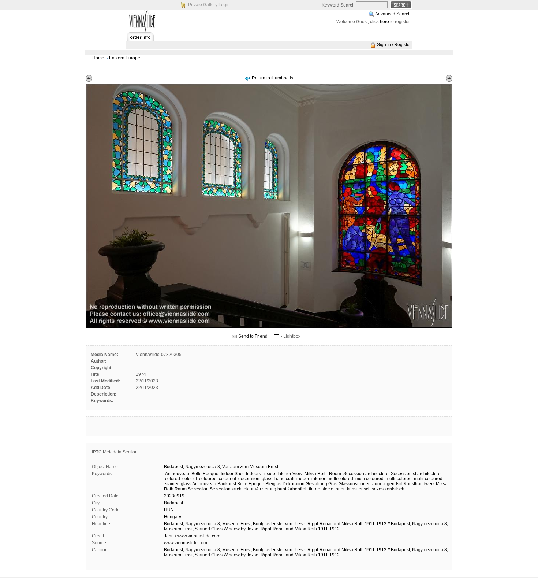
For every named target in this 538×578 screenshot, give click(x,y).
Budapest (173, 502)
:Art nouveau (176, 473)
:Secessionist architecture (415, 473)
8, (219, 466)
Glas (332, 483)
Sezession (198, 489)
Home (98, 57)
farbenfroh (297, 489)
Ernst (273, 466)
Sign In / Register (394, 44)
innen (340, 489)
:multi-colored (398, 478)
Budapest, (174, 466)
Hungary (172, 516)
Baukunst (226, 483)
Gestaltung (316, 483)
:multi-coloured (427, 478)
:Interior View (289, 473)
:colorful (189, 478)
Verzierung (265, 489)
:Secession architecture (365, 473)
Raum (181, 489)
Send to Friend (253, 336)
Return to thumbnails (272, 78)
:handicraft (283, 478)
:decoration (248, 478)
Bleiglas (273, 483)
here (384, 21)
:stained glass (177, 483)
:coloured (207, 478)
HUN (169, 509)
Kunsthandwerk (419, 483)
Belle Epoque (250, 483)
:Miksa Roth (315, 473)
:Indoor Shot (232, 473)
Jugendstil (392, 483)
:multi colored (339, 478)
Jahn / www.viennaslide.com (192, 535)
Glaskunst (348, 483)
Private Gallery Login (209, 4)
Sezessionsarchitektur (232, 489)
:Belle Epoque (204, 473)
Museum (258, 466)
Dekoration (294, 483)
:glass (266, 478)
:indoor (302, 478)
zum (244, 466)
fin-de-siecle (321, 489)
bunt (281, 489)
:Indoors (253, 473)
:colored (172, 478)
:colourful (227, 478)
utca (212, 466)
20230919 (174, 496)
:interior (317, 478)
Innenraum (370, 483)
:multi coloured (369, 478)
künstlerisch (359, 489)
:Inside (268, 473)
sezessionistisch (388, 489)
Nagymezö (196, 466)
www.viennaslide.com (185, 542)
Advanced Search (393, 13)
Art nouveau (204, 483)
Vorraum (230, 466)
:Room (334, 473)
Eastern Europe (124, 57)
